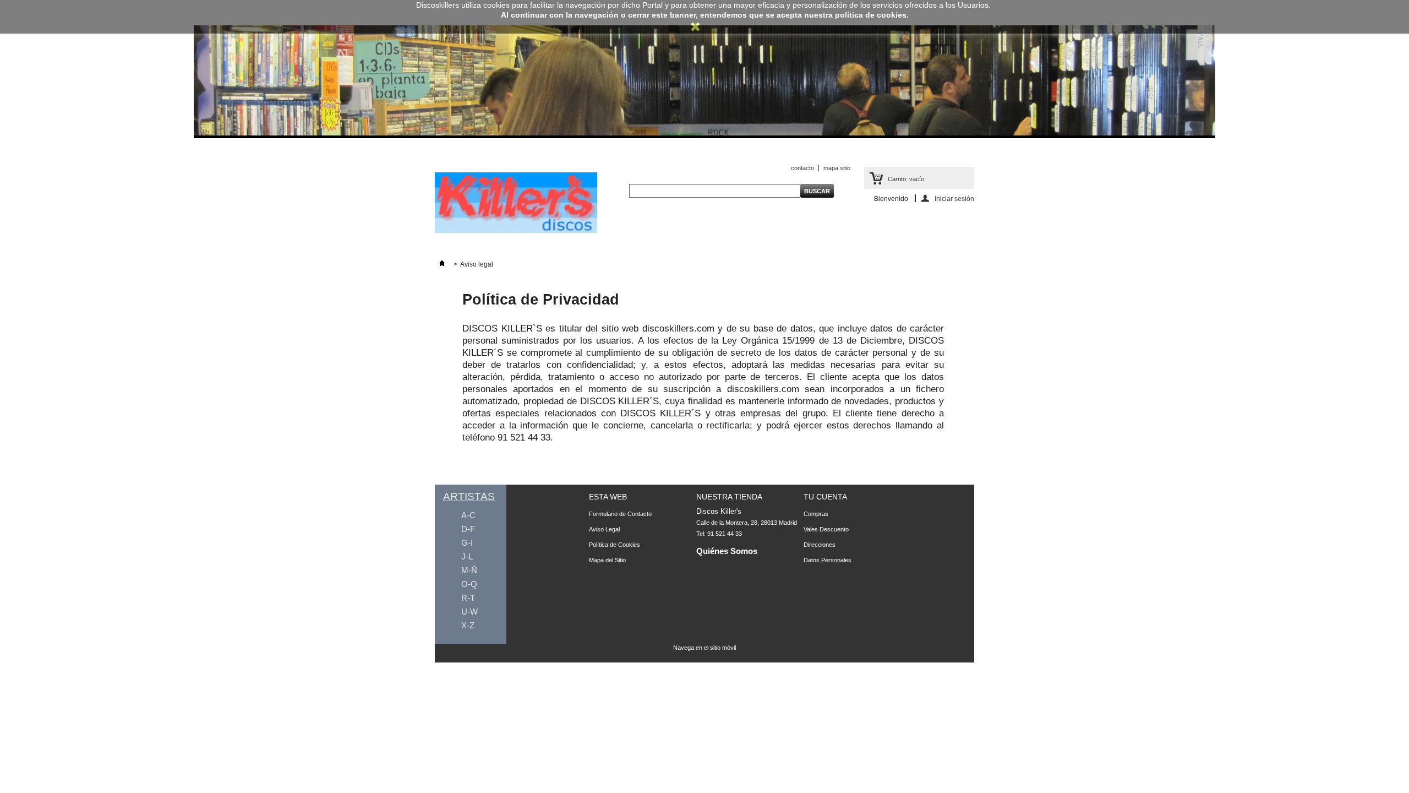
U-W (469, 611)
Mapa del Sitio (607, 560)
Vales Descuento (826, 529)
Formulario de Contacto (620, 513)
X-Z (467, 625)
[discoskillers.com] (516, 230)
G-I (467, 542)
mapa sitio (836, 168)
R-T (468, 597)
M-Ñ (469, 570)
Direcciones (819, 544)
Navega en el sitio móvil (704, 647)
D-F (468, 529)
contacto (802, 168)
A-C (468, 515)
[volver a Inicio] (442, 264)
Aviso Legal (604, 529)
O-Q (469, 584)
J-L (467, 556)
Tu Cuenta (825, 496)
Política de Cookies (614, 544)
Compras (816, 513)
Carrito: (906, 179)
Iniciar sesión (954, 198)
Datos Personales (827, 560)
